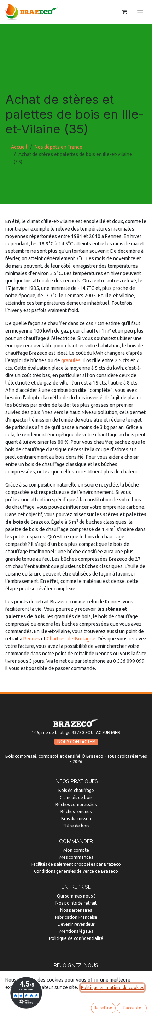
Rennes (31, 639)
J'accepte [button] (131, 1008)
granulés (71, 360)
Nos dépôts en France (58, 147)
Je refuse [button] (103, 1008)
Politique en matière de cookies (112, 987)
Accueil (19, 147)
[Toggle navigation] (140, 12)
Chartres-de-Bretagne (71, 639)
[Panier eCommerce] (124, 12)
